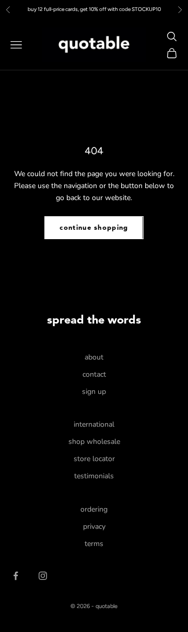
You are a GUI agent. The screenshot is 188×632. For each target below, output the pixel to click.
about (94, 357)
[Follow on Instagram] (43, 576)
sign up (94, 391)
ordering (94, 509)
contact (94, 374)
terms (94, 544)
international (94, 424)
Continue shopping (94, 228)
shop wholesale (94, 442)
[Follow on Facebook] (15, 576)
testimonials (94, 476)
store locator (94, 459)
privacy (94, 526)
